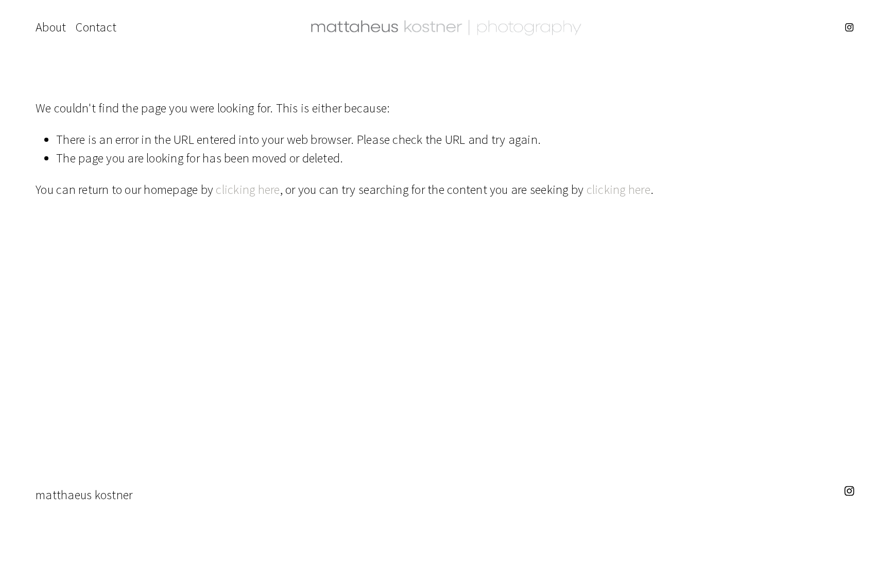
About (51, 27)
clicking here (248, 190)
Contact (96, 27)
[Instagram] (849, 27)
